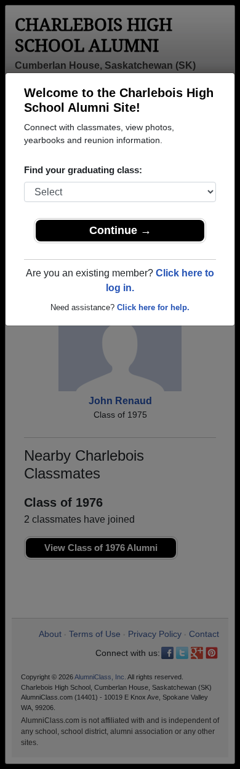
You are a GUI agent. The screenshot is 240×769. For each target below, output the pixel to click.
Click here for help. (153, 307)
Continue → (120, 230)
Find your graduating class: (83, 170)
